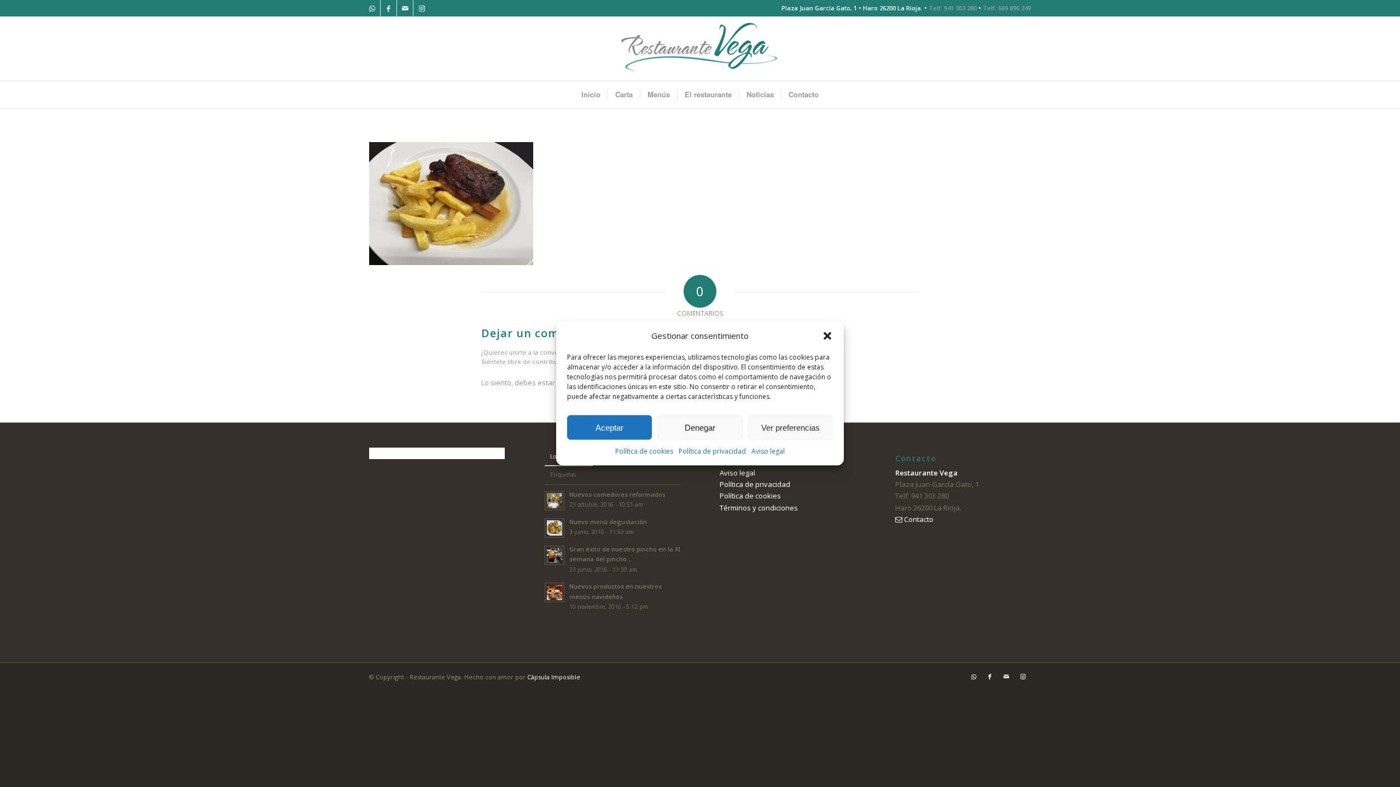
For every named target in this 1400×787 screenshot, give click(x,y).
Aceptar (609, 427)
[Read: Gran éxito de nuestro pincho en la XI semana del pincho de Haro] (554, 555)
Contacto (918, 519)
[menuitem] (591, 94)
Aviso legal (768, 451)
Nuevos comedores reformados (617, 494)
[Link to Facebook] (388, 8)
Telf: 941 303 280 (953, 8)
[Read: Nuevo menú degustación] (554, 528)
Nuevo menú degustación (608, 522)
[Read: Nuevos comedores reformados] (554, 500)
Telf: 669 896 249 (1007, 8)
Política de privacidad (712, 451)
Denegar (700, 427)
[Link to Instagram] (421, 8)
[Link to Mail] (405, 8)
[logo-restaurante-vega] (700, 48)
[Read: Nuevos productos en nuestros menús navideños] (554, 592)
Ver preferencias (790, 427)
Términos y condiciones (759, 508)
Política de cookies (644, 451)
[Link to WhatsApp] (372, 8)
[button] (827, 335)
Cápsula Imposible (553, 677)
